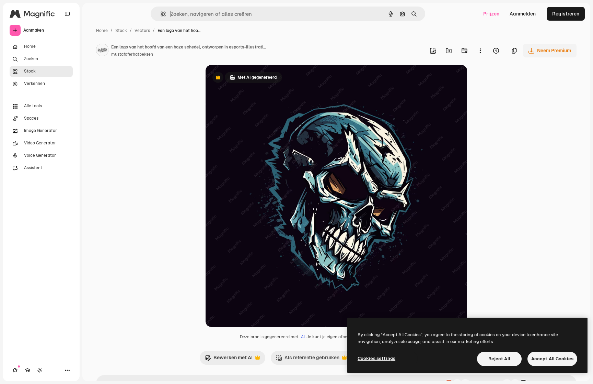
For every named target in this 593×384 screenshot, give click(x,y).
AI (303, 337)
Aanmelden (523, 14)
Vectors (142, 30)
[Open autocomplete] (160, 14)
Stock (121, 30)
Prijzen (491, 14)
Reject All (499, 359)
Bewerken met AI (229, 359)
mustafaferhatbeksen (132, 54)
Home (102, 30)
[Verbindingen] (15, 370)
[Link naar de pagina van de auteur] (102, 51)
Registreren (565, 14)
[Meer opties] (480, 50)
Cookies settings (376, 358)
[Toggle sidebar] (67, 13)
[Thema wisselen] (39, 370)
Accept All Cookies (552, 359)
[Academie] (27, 370)
